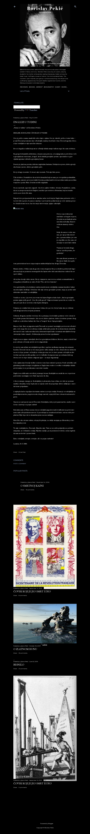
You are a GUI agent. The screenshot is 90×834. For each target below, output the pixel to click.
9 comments (23, 787)
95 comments (23, 653)
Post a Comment (19, 463)
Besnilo (18, 664)
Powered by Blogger (46, 823)
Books (32, 87)
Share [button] (15, 452)
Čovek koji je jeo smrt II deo (32, 783)
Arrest (39, 87)
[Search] (75, 6)
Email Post (22, 452)
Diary (57, 87)
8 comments (23, 595)
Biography (49, 87)
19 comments (30, 490)
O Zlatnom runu (25, 649)
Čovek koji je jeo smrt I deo (32, 591)
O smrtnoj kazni (32, 485)
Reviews (24, 87)
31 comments (23, 668)
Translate (33, 110)
